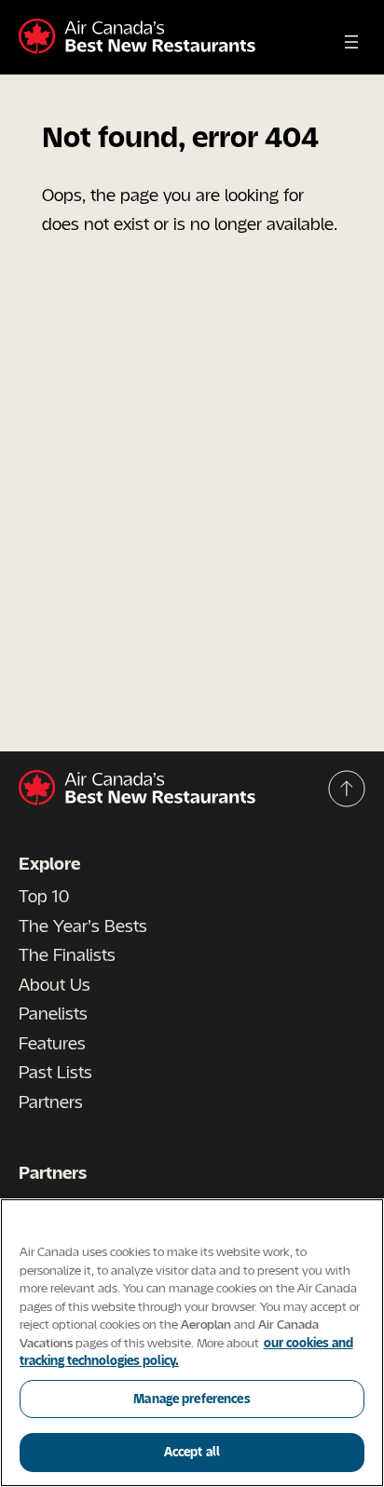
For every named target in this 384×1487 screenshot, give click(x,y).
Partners (51, 1101)
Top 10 (44, 896)
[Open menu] (351, 42)
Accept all (192, 1451)
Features (52, 1043)
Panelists (53, 1013)
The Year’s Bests (83, 925)
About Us (54, 984)
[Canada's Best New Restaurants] (137, 37)
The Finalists (67, 954)
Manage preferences (191, 1398)
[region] (192, 1342)
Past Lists (55, 1072)
